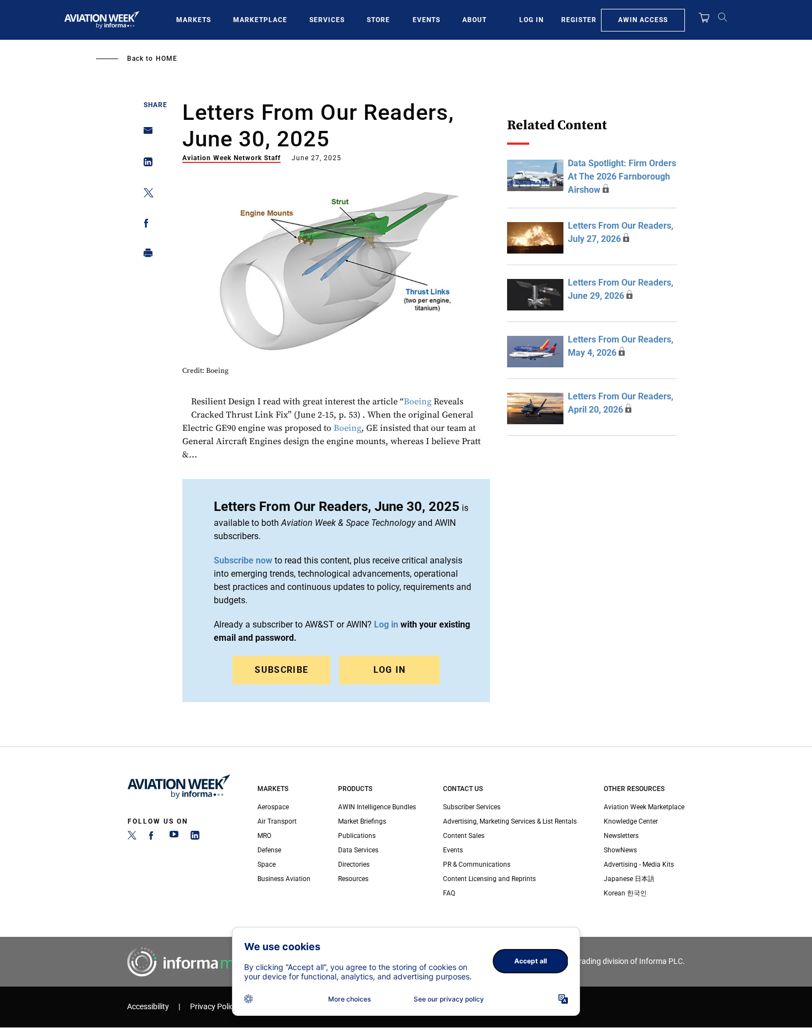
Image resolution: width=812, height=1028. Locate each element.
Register (579, 20)
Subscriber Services (471, 807)
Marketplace (260, 20)
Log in (386, 624)
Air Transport (277, 821)
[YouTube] (174, 837)
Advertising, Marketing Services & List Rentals (510, 821)
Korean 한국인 (625, 893)
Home (166, 58)
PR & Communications (476, 864)
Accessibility (148, 1006)
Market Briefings (362, 821)
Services (327, 20)
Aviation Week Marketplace (644, 807)
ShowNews (620, 850)
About (474, 20)
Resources (353, 879)
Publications (357, 836)
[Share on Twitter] (145, 195)
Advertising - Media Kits (639, 864)
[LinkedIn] (195, 837)
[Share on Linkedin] (145, 164)
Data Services (358, 850)
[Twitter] (132, 837)
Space (266, 864)
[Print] (145, 255)
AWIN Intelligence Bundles (377, 807)
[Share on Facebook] (145, 225)
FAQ (449, 893)
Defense (269, 850)
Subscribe (281, 670)
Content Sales (463, 836)
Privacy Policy (214, 1006)
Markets (193, 20)
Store (378, 20)
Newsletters (621, 836)
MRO (264, 836)
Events (426, 20)
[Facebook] (153, 837)
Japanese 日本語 (629, 879)
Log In (531, 20)
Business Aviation (283, 879)
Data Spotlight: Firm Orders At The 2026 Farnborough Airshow (622, 176)
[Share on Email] (145, 134)
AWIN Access (643, 20)
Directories (354, 864)
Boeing (417, 401)
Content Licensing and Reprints (489, 879)
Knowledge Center (631, 821)
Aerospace (273, 807)
